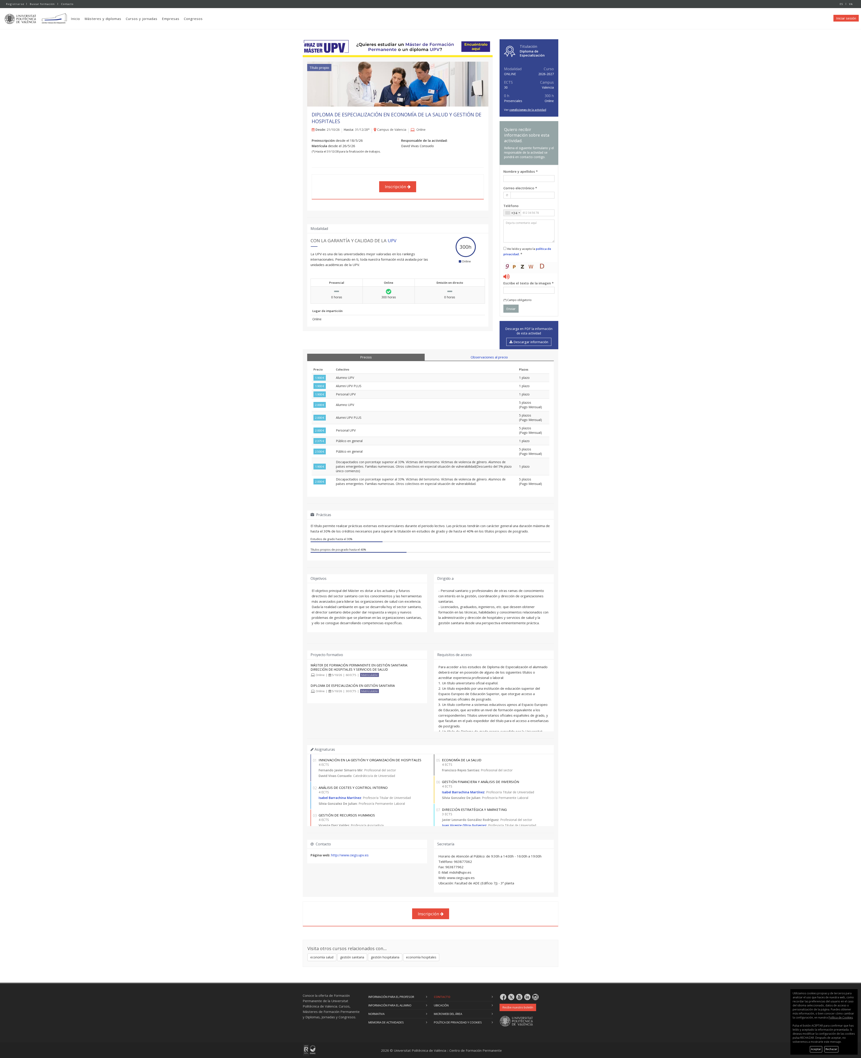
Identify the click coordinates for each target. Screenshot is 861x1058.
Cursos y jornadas (141, 18)
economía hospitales (421, 957)
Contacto (67, 4)
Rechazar (831, 1049)
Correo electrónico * (520, 188)
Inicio (75, 18)
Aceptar (816, 1049)
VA (851, 4)
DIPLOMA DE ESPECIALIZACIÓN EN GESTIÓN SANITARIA (353, 685)
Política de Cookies (840, 1017)
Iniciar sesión (846, 18)
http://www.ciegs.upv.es (350, 855)
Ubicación (441, 1005)
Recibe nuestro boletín (517, 1007)
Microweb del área (448, 1014)
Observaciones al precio (489, 357)
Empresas (170, 18)
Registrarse (15, 4)
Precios (366, 357)
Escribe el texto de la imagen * (528, 283)
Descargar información (530, 342)
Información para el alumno (389, 1005)
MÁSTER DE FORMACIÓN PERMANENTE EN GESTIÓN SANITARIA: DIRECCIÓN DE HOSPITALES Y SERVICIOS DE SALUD (359, 667)
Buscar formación (42, 4)
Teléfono (511, 205)
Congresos (193, 18)
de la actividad (527, 110)
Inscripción (396, 186)
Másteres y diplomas (103, 18)
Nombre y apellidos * (520, 171)
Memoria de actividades (386, 1022)
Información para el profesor (391, 997)
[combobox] (512, 213)
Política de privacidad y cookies (458, 1022)
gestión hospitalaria (385, 957)
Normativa (376, 1014)
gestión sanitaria (352, 957)
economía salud (321, 957)
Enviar (511, 308)
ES (841, 4)
